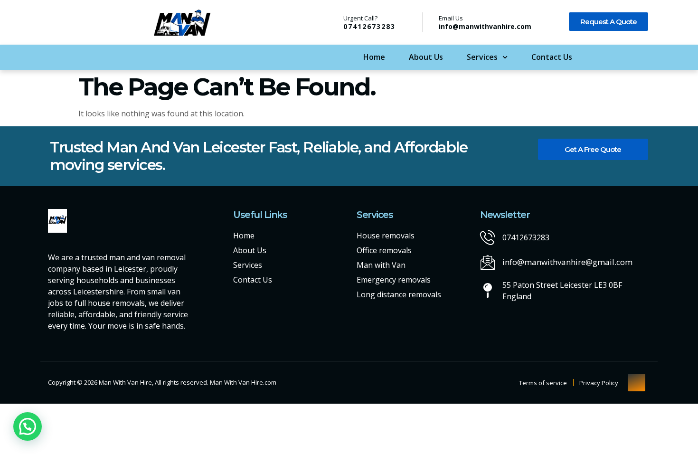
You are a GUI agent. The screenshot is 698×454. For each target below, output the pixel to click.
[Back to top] (636, 382)
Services (482, 57)
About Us (426, 57)
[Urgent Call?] (331, 21)
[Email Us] (430, 22)
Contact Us (551, 57)
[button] (27, 426)
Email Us (451, 18)
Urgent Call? (360, 18)
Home (374, 57)
